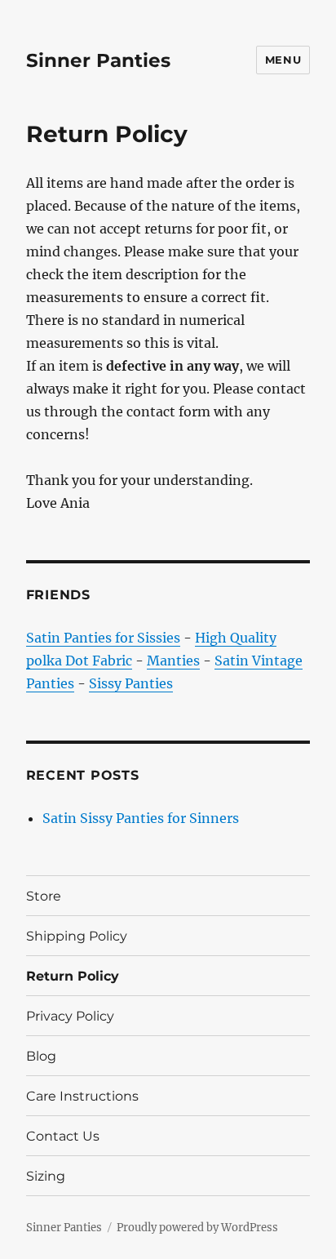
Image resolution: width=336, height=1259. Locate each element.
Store (43, 896)
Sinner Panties (98, 60)
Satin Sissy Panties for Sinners (140, 818)
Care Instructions (82, 1096)
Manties (173, 660)
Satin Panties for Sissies (103, 638)
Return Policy (72, 976)
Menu (283, 59)
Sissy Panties (131, 683)
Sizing (45, 1176)
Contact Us (62, 1136)
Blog (41, 1056)
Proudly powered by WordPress (197, 1228)
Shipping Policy (76, 936)
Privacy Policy (70, 1016)
